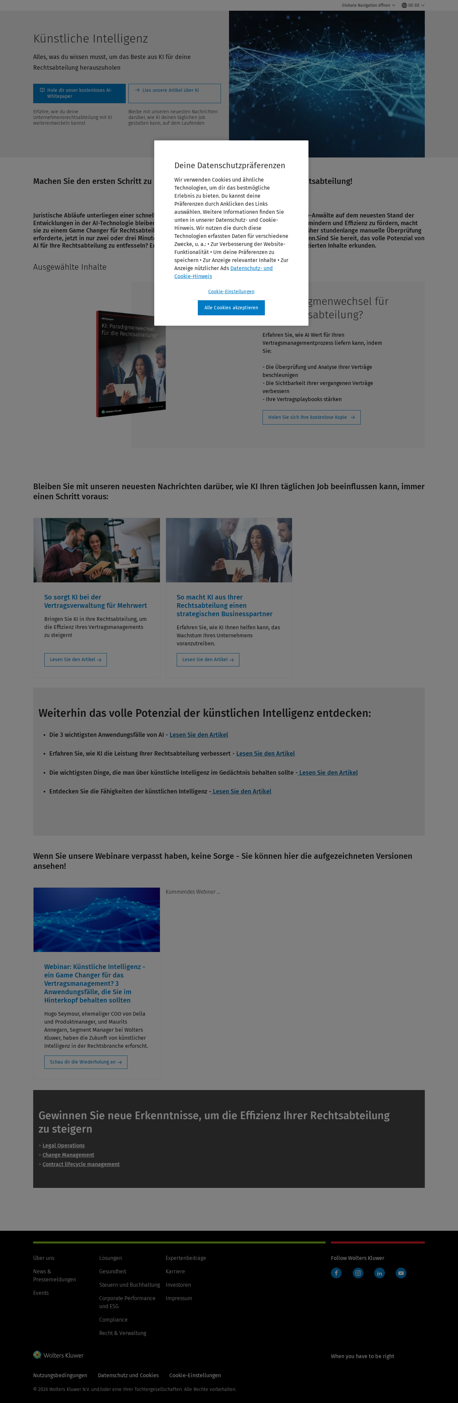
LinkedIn (379, 1273)
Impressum (179, 1298)
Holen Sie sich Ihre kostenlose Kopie (307, 417)
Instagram (358, 1273)
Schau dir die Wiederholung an (83, 1062)
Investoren (178, 1285)
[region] (231, 233)
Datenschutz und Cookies (128, 1375)
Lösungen (110, 1258)
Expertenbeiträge (186, 1258)
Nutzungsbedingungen (60, 1375)
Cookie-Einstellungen (231, 292)
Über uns (43, 1258)
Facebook (336, 1273)
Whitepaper (79, 93)
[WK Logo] (58, 1355)
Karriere (175, 1271)
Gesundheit (112, 1271)
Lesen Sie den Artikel (72, 659)
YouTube (401, 1273)
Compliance (113, 1320)
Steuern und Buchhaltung (129, 1285)
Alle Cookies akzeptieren (232, 308)
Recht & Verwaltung (122, 1333)
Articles (175, 93)
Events (41, 1293)
